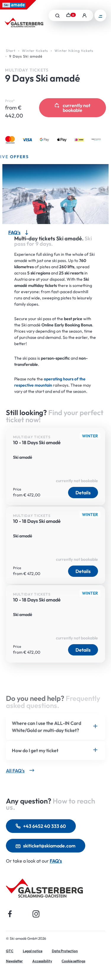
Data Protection (65, 951)
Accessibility (42, 961)
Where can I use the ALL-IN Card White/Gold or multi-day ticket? (46, 726)
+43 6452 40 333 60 (44, 826)
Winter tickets (35, 50)
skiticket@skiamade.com (49, 846)
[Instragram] (36, 914)
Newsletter (14, 961)
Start (10, 50)
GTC (9, 951)
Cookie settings (73, 961)
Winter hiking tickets (73, 50)
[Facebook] (10, 914)
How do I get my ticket (35, 750)
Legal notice (32, 951)
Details (83, 493)
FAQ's (56, 861)
